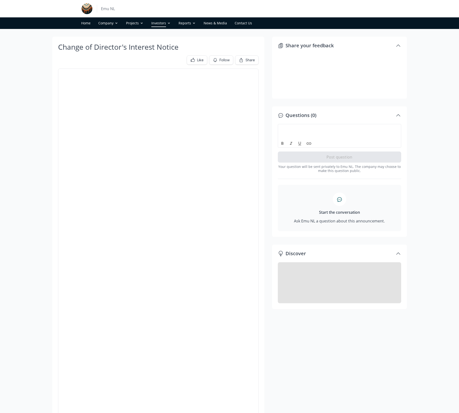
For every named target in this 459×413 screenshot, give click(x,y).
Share (250, 60)
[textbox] (339, 128)
